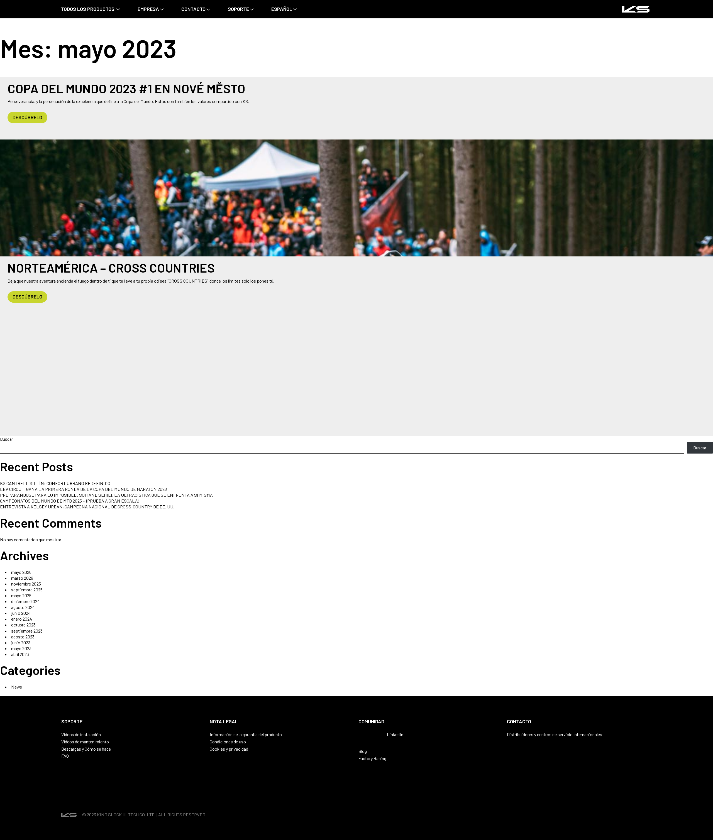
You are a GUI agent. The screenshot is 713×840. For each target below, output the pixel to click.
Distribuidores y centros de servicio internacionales (554, 734)
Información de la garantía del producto (246, 734)
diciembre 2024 (25, 601)
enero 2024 (21, 618)
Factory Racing (372, 758)
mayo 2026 (21, 572)
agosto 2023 (23, 636)
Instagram (361, 734)
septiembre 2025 (27, 589)
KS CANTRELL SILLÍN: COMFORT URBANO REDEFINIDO (55, 483)
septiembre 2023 (27, 630)
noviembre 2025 (26, 583)
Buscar (6, 439)
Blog (362, 751)
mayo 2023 (21, 648)
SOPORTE (238, 9)
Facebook (371, 734)
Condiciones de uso (228, 741)
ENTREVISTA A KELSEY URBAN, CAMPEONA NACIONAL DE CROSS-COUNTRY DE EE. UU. (87, 506)
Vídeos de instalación (81, 734)
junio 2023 (20, 642)
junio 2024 (21, 613)
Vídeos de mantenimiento (85, 741)
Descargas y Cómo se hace (86, 748)
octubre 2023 (23, 624)
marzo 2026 (22, 578)
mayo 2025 (21, 595)
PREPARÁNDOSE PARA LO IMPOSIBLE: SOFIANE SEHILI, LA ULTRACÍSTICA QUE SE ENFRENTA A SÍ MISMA (106, 495)
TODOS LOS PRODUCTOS (87, 9)
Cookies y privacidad (229, 748)
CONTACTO (193, 9)
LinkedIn (395, 734)
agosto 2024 (23, 607)
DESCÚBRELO (27, 117)
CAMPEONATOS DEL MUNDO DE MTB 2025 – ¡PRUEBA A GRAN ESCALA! (70, 500)
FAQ (65, 755)
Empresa (148, 9)
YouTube (380, 734)
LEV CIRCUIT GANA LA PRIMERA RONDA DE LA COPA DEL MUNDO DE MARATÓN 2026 (83, 489)
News (16, 686)
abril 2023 (20, 654)
